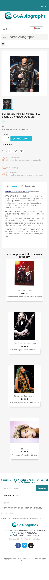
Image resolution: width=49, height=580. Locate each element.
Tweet (15, 151)
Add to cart (21, 138)
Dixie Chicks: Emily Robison (24, 396)
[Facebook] (18, 545)
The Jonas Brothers (24, 290)
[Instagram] (31, 545)
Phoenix (24, 449)
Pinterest (21, 151)
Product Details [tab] (28, 186)
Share (10, 151)
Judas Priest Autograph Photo (24, 343)
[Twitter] (24, 545)
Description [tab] (12, 186)
